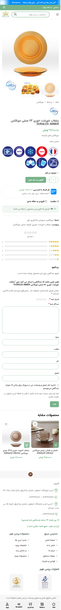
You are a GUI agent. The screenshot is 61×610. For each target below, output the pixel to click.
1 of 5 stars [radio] (45, 299)
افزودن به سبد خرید (35, 179)
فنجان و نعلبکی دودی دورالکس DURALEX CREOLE (45, 452)
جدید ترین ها (21, 540)
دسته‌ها (42, 607)
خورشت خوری (38, 224)
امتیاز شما (54, 299)
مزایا (57, 337)
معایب (56, 349)
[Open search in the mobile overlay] (30, 14)
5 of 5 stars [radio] (37, 299)
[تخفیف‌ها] (19, 604)
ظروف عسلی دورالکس (22, 224)
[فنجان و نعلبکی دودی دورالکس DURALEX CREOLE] (45, 434)
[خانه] (53, 604)
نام (58, 361)
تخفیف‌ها (19, 606)
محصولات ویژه (20, 556)
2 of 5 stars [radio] (43, 299)
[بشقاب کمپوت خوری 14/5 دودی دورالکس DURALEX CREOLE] (16, 434)
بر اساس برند (21, 550)
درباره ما (52, 550)
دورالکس (40, 102)
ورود (7, 607)
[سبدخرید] (30, 604)
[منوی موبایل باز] (57, 14)
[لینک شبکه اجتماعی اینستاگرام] (4, 7)
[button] (56, 445)
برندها (49, 102)
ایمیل (57, 373)
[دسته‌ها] (42, 604)
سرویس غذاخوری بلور (36, 220)
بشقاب (48, 224)
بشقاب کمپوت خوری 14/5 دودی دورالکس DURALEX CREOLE (16, 452)
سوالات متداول (49, 556)
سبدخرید (30, 607)
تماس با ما (51, 545)
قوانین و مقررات (48, 561)
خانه (57, 102)
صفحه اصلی (50, 540)
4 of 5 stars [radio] (39, 299)
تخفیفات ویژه (21, 545)
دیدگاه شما (53, 304)
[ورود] (7, 604)
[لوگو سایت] (5, 14)
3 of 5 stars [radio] (41, 299)
